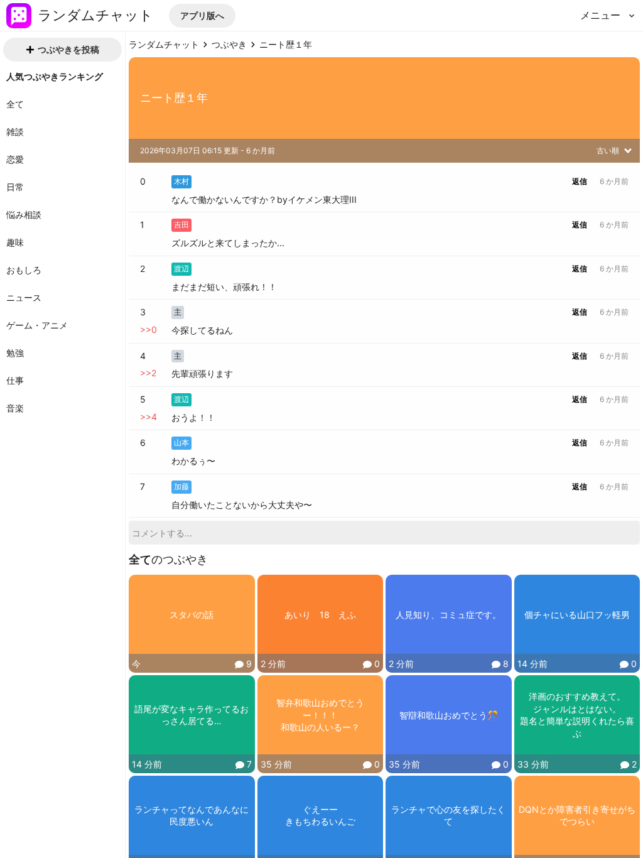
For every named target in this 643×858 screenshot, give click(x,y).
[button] (202, 16)
